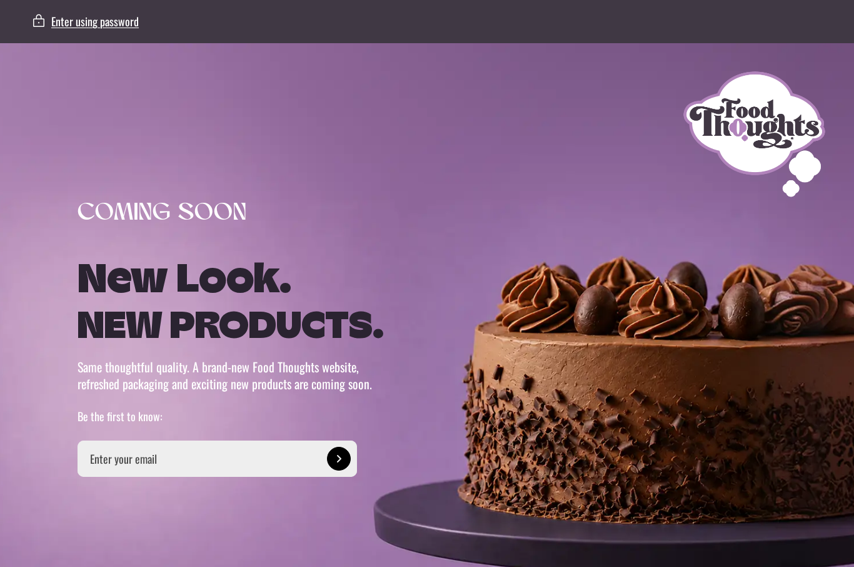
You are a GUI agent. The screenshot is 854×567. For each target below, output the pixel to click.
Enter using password (95, 21)
